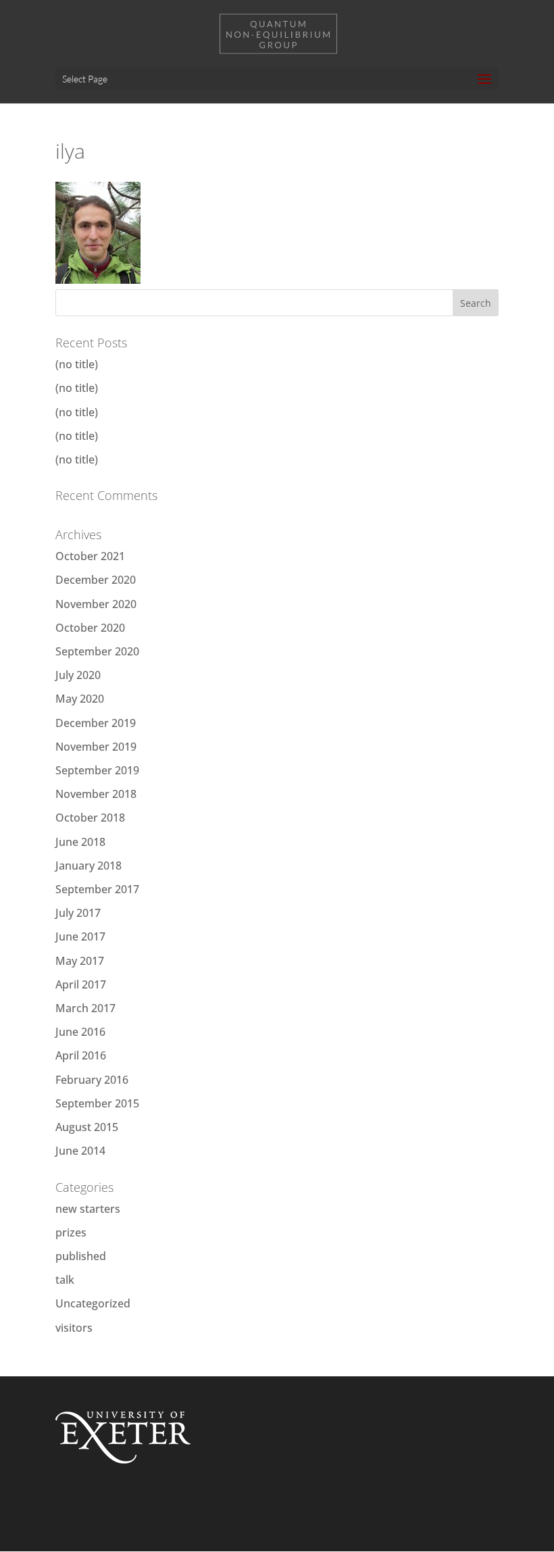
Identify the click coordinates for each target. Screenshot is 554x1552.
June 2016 (80, 1031)
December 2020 (95, 579)
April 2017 (80, 984)
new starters (87, 1208)
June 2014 (80, 1150)
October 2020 (90, 627)
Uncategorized (92, 1303)
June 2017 (80, 936)
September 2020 (97, 651)
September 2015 (97, 1103)
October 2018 (90, 817)
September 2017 (97, 889)
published (80, 1256)
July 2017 (78, 912)
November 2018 (95, 793)
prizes (70, 1232)
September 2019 (97, 770)
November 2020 (95, 604)
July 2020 (78, 675)
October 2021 (90, 556)
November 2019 (95, 746)
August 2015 (86, 1127)
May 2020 (79, 698)
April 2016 (80, 1055)
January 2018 (88, 865)
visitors (74, 1327)
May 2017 (79, 960)
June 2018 (80, 841)
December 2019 (95, 723)
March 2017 (85, 1008)
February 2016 (91, 1079)
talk (64, 1279)
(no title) (76, 364)
